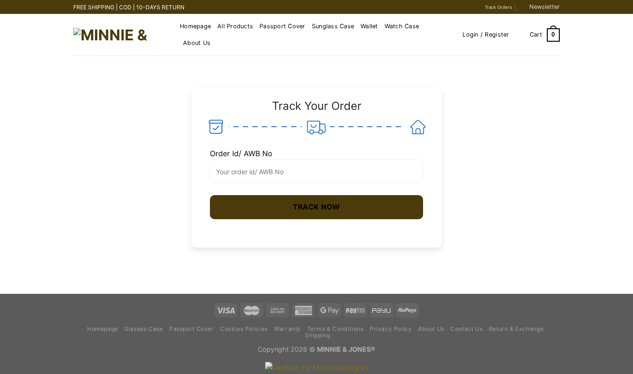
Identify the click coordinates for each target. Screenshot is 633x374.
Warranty (287, 328)
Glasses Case (143, 328)
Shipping (317, 335)
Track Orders (498, 7)
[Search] (452, 35)
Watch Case (402, 26)
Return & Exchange (516, 328)
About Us (196, 42)
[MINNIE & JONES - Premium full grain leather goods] (119, 35)
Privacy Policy (391, 328)
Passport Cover (282, 26)
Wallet (369, 26)
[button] (316, 207)
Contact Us (466, 328)
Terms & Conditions (335, 328)
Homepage (195, 26)
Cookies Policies (244, 328)
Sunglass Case (333, 26)
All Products (235, 26)
